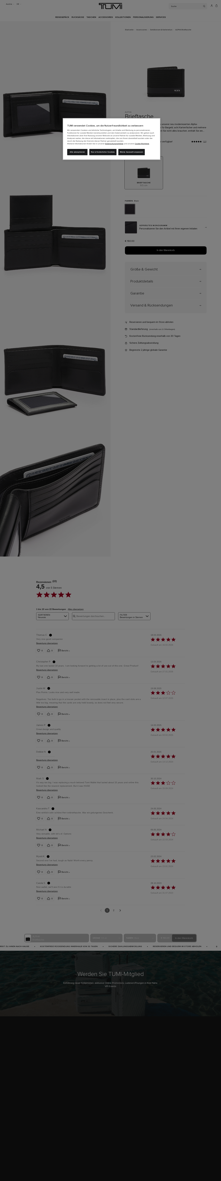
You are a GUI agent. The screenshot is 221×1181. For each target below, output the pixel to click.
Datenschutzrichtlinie (114, 144)
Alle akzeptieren (77, 152)
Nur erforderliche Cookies (103, 152)
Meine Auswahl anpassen (131, 152)
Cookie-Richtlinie (142, 144)
